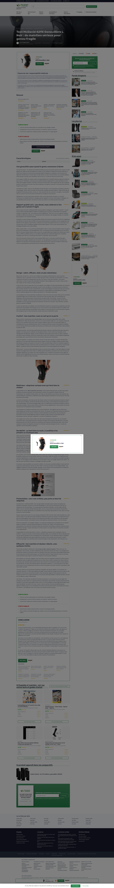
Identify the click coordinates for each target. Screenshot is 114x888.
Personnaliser (86, 885)
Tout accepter (75, 885)
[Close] (80, 435)
